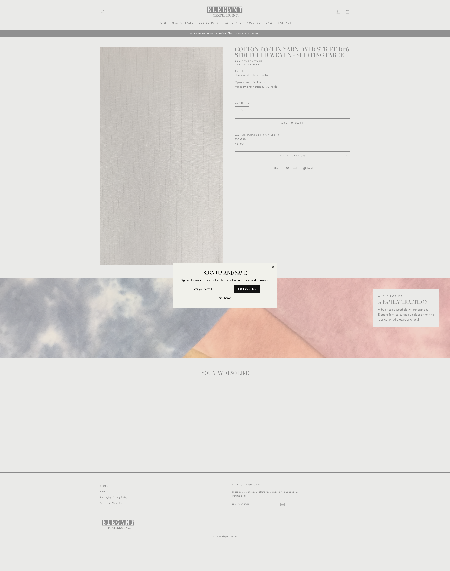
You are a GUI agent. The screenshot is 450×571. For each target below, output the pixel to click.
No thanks (225, 298)
